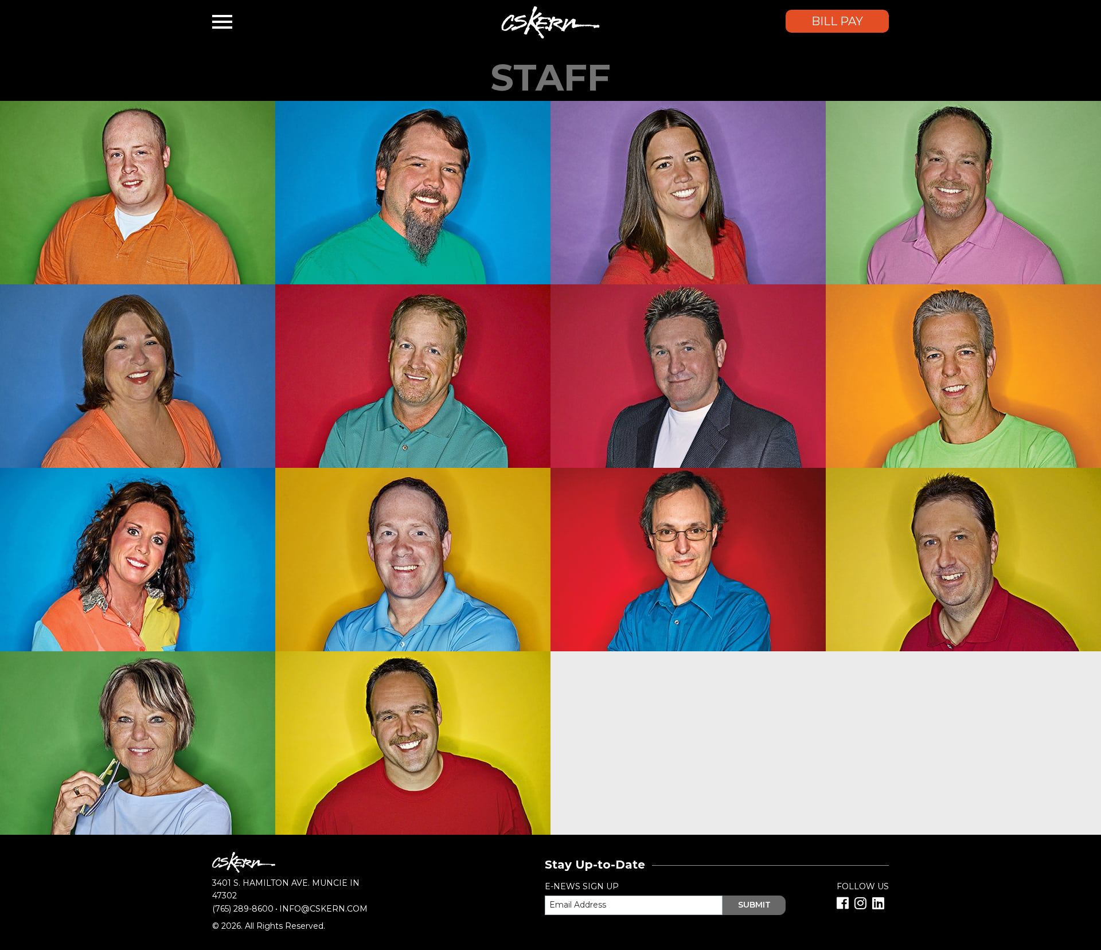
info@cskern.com (323, 909)
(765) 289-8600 (243, 909)
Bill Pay (837, 21)
